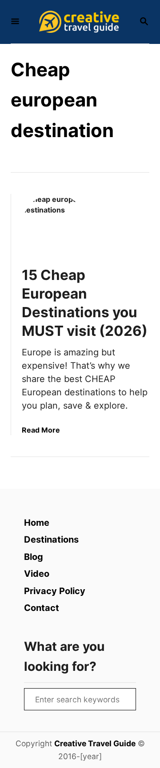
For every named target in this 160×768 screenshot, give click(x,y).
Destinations (51, 539)
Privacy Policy (54, 591)
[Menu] (15, 22)
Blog (33, 556)
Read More (41, 429)
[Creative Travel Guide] (79, 21)
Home (36, 522)
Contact (41, 608)
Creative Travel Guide (95, 743)
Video (36, 573)
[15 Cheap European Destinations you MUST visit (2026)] (54, 226)
